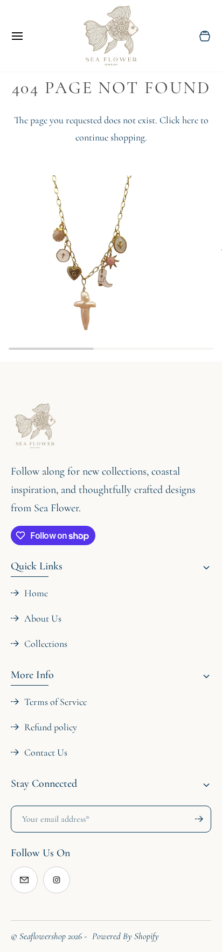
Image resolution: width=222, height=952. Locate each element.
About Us (42, 618)
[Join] (194, 819)
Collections (45, 644)
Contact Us (45, 752)
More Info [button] (32, 674)
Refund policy (50, 727)
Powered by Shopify (125, 936)
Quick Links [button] (37, 566)
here (190, 120)
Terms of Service (55, 702)
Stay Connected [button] (44, 783)
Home (36, 593)
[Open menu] (27, 35)
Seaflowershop (42, 936)
